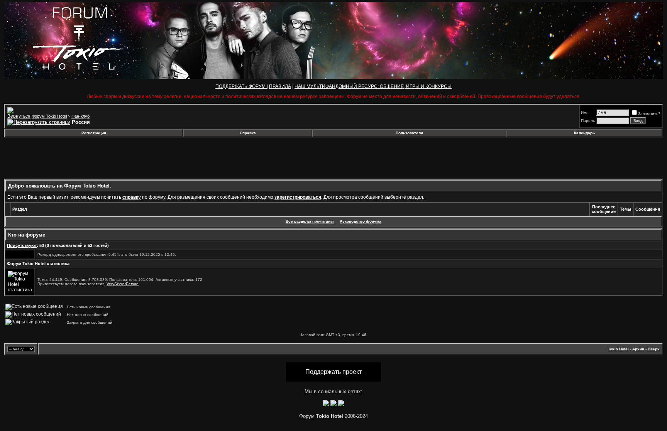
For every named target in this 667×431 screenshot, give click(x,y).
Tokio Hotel (618, 349)
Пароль (588, 120)
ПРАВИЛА (280, 86)
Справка (248, 133)
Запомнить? (649, 114)
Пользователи (409, 133)
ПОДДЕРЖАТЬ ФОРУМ (241, 86)
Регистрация (93, 133)
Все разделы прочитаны (310, 221)
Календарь (584, 133)
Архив (638, 349)
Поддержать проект (333, 371)
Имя (584, 112)
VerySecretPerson (123, 284)
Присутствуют (22, 245)
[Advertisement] (67, 158)
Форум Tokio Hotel (49, 116)
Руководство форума (360, 221)
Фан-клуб (80, 116)
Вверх (654, 349)
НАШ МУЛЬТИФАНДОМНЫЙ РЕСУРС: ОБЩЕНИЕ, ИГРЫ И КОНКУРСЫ (373, 86)
